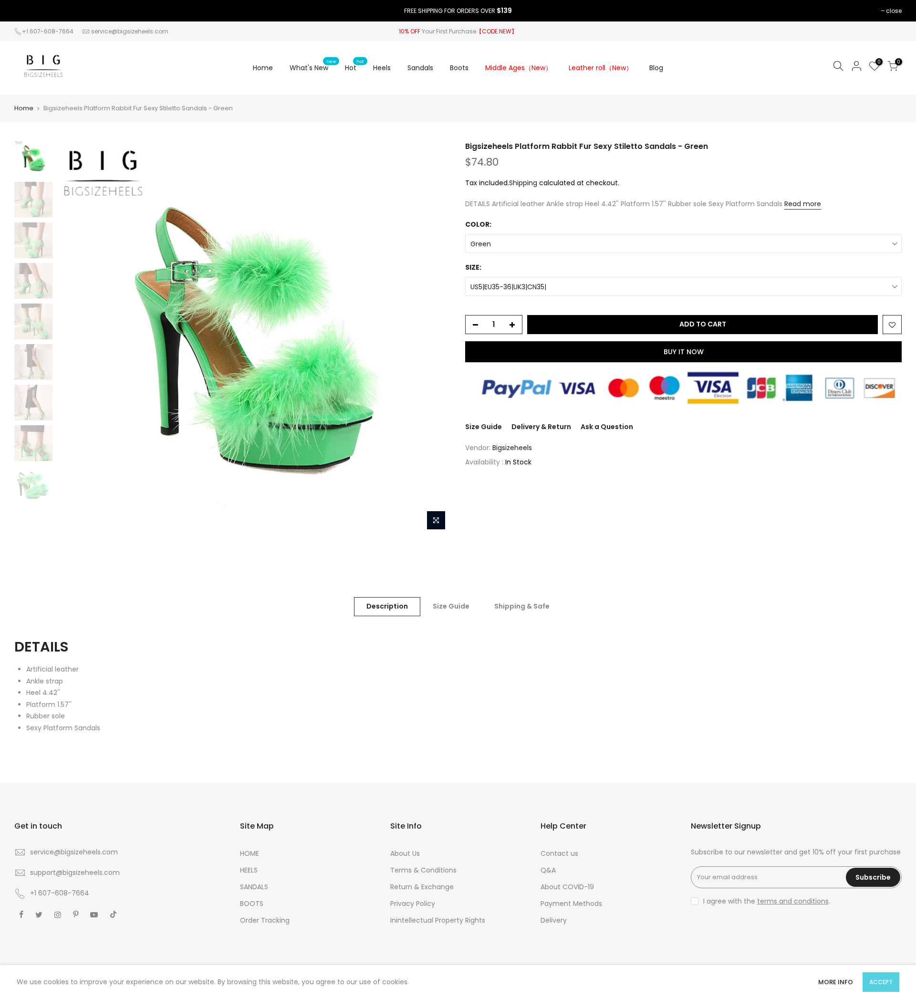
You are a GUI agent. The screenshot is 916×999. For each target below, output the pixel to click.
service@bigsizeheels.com (129, 31)
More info (835, 982)
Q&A (548, 870)
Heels (382, 68)
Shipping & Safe (522, 606)
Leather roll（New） (601, 68)
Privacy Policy (412, 903)
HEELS (249, 870)
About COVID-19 (567, 887)
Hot (354, 65)
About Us (405, 853)
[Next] (434, 338)
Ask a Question (607, 426)
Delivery (554, 920)
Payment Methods (571, 903)
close (894, 11)
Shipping (523, 183)
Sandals (420, 68)
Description (387, 606)
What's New (313, 65)
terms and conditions (793, 901)
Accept (881, 982)
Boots (459, 68)
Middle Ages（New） (518, 68)
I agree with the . (766, 901)
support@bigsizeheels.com (75, 872)
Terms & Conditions (423, 870)
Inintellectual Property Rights (437, 920)
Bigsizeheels (512, 447)
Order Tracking (265, 920)
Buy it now (684, 352)
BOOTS (251, 903)
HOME (249, 853)
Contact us (559, 853)
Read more (802, 204)
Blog (656, 68)
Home (263, 68)
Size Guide (483, 426)
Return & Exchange (422, 887)
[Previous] (74, 338)
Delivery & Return (541, 426)
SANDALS (254, 887)
